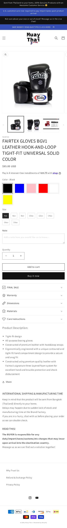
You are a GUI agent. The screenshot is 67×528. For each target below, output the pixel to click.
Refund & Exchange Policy (19, 477)
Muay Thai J (29, 522)
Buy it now (33, 275)
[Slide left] (3, 125)
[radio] (7, 188)
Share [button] (9, 381)
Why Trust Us (12, 470)
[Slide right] (63, 125)
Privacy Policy (13, 484)
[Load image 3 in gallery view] (51, 124)
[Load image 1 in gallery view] (16, 124)
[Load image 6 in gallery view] (33, 124)
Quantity (6, 249)
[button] (3, 38)
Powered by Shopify (40, 522)
